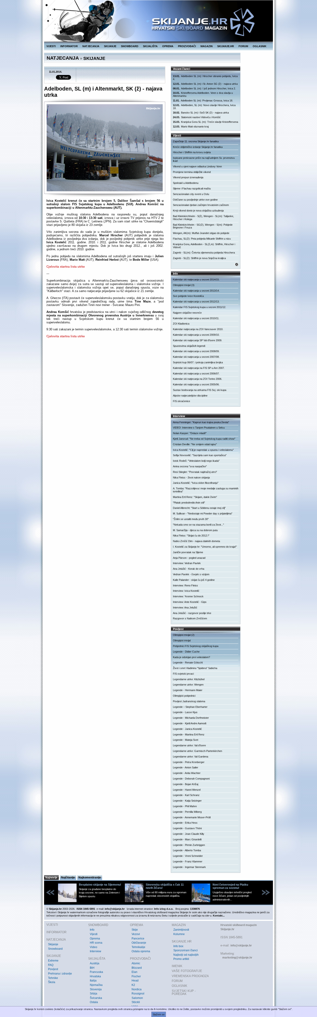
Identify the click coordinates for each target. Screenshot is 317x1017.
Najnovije (51, 877)
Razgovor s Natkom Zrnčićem (190, 618)
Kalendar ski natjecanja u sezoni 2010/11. (196, 318)
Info (92, 929)
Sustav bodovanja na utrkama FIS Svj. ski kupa (199, 390)
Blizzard (137, 967)
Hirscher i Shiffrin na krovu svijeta (192, 152)
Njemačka (96, 985)
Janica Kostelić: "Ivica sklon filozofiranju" (195, 482)
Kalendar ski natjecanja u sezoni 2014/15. (196, 279)
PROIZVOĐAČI (187, 46)
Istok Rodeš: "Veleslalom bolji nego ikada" (196, 460)
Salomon (137, 998)
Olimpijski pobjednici (184, 695)
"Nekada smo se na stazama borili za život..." (198, 524)
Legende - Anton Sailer (185, 767)
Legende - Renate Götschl (188, 662)
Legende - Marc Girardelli (187, 839)
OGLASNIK (259, 46)
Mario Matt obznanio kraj (191, 126)
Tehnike (53, 978)
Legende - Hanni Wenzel (187, 789)
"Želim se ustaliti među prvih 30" (191, 519)
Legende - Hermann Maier (187, 690)
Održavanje (139, 942)
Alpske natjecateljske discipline (190, 395)
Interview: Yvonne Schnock (188, 596)
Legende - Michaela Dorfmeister (191, 717)
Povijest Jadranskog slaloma (189, 701)
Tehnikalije (138, 947)
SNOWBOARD (129, 46)
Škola (51, 982)
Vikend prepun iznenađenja (188, 177)
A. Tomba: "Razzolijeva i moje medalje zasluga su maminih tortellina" (205, 490)
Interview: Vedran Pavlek (187, 563)
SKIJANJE (110, 46)
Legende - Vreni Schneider (188, 856)
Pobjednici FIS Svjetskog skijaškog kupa (195, 646)
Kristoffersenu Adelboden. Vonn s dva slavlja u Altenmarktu (203, 94)
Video (93, 947)
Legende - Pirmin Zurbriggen (189, 845)
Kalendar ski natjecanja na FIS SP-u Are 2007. (199, 368)
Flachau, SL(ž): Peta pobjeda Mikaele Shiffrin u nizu (202, 238)
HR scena (96, 942)
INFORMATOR (69, 46)
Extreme (53, 960)
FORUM (243, 46)
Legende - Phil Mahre (185, 806)
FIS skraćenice (181, 401)
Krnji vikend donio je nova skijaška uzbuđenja (198, 210)
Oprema (95, 938)
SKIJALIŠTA (150, 46)
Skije (135, 929)
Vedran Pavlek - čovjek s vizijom (191, 574)
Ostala (94, 1002)
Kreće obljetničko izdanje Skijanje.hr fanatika (198, 147)
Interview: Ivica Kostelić (186, 590)
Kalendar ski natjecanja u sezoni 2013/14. (196, 290)
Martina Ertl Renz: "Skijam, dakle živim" (195, 497)
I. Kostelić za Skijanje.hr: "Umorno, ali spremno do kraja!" (205, 546)
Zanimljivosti (181, 929)
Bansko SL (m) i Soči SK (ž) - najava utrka (201, 112)
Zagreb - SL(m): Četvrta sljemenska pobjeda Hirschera (204, 252)
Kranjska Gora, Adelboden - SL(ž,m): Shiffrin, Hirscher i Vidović (204, 246)
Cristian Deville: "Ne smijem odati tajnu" (195, 444)
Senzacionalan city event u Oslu (191, 194)
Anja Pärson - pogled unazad (189, 557)
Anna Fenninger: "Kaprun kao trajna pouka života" (201, 422)
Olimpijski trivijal (182, 640)
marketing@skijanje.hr (237, 957)
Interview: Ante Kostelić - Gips (190, 602)
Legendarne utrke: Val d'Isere (189, 745)
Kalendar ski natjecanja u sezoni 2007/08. (196, 356)
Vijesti (93, 934)
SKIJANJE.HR (225, 46)
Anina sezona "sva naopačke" (190, 466)
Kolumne (179, 934)
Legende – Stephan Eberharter (190, 706)
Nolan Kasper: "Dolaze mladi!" (190, 433)
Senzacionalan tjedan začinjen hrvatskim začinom (201, 205)
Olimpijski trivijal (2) (183, 635)
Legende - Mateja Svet (185, 739)
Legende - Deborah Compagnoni (191, 778)
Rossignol (138, 993)
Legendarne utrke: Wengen (188, 684)
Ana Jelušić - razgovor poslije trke (192, 613)
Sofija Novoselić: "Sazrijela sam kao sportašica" (199, 455)
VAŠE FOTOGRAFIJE (187, 970)
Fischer (136, 976)
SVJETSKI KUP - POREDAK (184, 992)
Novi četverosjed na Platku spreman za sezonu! (230, 886)
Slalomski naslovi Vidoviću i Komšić (197, 117)
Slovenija (96, 989)
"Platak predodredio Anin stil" (189, 502)
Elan (134, 972)
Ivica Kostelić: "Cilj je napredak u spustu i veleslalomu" (203, 449)
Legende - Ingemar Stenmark (189, 867)
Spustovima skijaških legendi (189, 345)
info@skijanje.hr (241, 945)
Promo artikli (181, 959)
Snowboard (55, 948)
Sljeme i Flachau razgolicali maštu (192, 188)
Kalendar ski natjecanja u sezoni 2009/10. (196, 334)
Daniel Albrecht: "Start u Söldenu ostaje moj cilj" (199, 508)
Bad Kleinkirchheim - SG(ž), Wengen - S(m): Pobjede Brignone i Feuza (203, 226)
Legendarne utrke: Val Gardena (190, 756)
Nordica (137, 989)
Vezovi (136, 934)
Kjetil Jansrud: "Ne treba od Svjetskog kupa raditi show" (204, 438)
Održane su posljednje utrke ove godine (195, 199)
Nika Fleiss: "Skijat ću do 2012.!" (191, 535)
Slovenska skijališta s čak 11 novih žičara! (165, 886)
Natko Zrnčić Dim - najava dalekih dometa (196, 541)
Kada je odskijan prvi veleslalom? (191, 657)
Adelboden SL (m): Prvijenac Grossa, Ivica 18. (203, 100)
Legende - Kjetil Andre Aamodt (189, 723)
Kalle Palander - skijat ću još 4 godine (194, 579)
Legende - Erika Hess (185, 822)
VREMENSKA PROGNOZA (190, 976)
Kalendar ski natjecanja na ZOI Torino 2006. (197, 378)
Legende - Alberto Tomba (187, 850)
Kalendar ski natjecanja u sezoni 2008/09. (196, 351)
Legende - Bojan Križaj (185, 784)
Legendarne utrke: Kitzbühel (188, 679)
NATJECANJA (90, 46)
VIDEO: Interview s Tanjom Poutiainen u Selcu (199, 427)
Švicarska (96, 998)
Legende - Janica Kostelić (187, 729)
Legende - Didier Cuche (186, 651)
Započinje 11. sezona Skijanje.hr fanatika (196, 141)
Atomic (136, 963)
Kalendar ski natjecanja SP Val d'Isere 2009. (197, 340)
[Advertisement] (105, 386)
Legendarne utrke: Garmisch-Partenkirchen (197, 751)
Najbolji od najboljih (186, 954)
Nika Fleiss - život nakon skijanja (191, 477)
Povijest (53, 969)
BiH (92, 967)
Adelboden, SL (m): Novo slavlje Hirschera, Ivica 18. (204, 107)
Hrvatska (95, 976)
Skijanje (53, 944)
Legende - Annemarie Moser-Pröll (191, 817)
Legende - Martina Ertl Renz (188, 734)
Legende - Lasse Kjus (185, 712)
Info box (178, 946)
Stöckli (136, 1002)
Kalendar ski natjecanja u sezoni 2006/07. (196, 373)
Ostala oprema (141, 951)
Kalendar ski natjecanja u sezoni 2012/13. (196, 301)
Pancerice (138, 938)
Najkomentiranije (89, 877)
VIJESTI (51, 46)
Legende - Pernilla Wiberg (187, 811)
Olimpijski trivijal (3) (183, 285)
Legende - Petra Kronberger (188, 762)
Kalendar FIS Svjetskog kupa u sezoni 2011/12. (199, 307)
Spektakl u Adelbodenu (185, 183)
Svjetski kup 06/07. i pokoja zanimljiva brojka (198, 362)
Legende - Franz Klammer (187, 861)
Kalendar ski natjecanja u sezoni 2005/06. (196, 384)
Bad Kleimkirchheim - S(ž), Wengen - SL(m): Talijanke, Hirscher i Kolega (203, 218)
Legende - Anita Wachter (187, 773)
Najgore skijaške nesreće (187, 312)
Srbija (93, 993)
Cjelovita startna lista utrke (65, 266)
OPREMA (167, 46)
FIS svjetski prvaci (183, 673)
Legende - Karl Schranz (186, 795)
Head (135, 980)
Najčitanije (68, 877)
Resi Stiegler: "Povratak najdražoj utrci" (195, 472)
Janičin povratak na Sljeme (188, 552)
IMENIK (177, 966)
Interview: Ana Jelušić (185, 607)
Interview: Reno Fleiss (185, 585)
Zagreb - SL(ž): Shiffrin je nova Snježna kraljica (199, 258)
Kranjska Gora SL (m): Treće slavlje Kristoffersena (205, 121)
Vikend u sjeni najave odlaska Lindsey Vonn (197, 166)
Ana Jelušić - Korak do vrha (188, 568)
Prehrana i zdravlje (60, 973)
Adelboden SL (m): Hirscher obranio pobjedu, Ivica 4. (205, 78)
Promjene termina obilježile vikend (192, 172)
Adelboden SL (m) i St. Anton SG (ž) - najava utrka (205, 83)
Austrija (94, 963)
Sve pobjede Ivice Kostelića (188, 296)
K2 (133, 985)
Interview (95, 951)
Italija (93, 980)
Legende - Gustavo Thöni (187, 828)
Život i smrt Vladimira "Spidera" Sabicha (195, 668)
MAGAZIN (207, 46)
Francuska (96, 972)
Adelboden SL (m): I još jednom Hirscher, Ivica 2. (204, 88)
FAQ (50, 965)
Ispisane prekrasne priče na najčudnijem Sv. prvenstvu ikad (204, 159)
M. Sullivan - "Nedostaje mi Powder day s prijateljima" (202, 513)
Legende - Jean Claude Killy (188, 833)
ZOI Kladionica (181, 323)
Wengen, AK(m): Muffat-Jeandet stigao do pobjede (201, 233)
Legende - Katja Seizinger (187, 800)
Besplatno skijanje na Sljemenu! (100, 884)
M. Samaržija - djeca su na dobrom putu (195, 530)
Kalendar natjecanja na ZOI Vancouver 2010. (198, 329)
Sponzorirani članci (185, 950)
